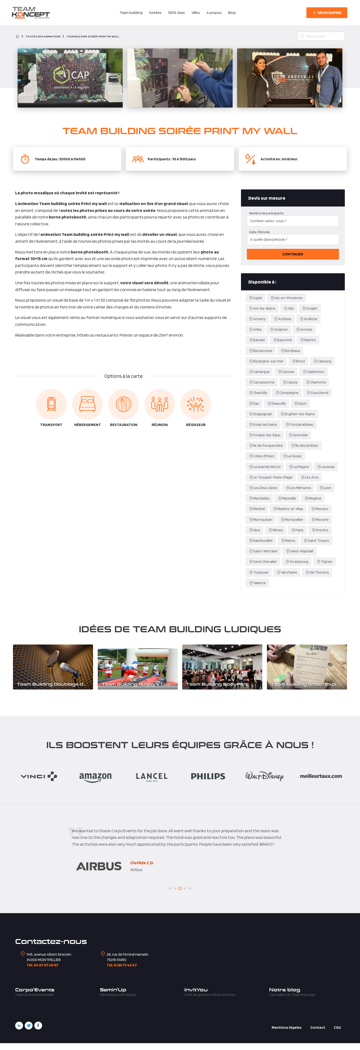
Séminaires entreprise (118, 994)
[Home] (17, 36)
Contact (317, 1027)
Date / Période (259, 232)
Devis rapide (329, 12)
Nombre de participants (266, 213)
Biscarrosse (262, 350)
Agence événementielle (34, 994)
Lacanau (328, 466)
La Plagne (301, 466)
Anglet (312, 308)
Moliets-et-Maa (290, 508)
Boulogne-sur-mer (268, 361)
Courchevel (319, 392)
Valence (259, 582)
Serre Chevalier (265, 561)
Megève (315, 498)
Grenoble (300, 435)
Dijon (302, 403)
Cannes (288, 371)
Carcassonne (264, 382)
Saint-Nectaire (265, 551)
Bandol (259, 340)
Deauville (279, 403)
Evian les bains (265, 424)
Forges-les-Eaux (266, 435)
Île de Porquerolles (268, 445)
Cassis (292, 382)
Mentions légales (287, 1027)
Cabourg (324, 361)
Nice (256, 530)
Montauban (262, 519)
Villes (196, 12)
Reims (290, 540)
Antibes (284, 319)
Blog (232, 12)
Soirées (155, 12)
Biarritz (310, 340)
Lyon (327, 487)
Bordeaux (292, 350)
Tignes (326, 561)
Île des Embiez (306, 445)
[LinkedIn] (19, 1025)
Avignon (281, 329)
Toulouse (260, 572)
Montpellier (294, 519)
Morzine (322, 519)
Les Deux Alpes (265, 487)
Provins (322, 530)
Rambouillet (263, 540)
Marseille (289, 498)
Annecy (259, 319)
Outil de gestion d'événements (210, 994)
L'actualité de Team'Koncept (292, 994)
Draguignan (262, 414)
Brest (300, 361)
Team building (131, 12)
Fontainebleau (301, 424)
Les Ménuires (300, 487)
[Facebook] (38, 1025)
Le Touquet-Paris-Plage (272, 477)
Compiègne (289, 392)
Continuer (292, 254)
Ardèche (310, 319)
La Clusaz (294, 456)
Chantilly (260, 392)
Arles (257, 329)
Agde (257, 297)
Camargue (261, 371)
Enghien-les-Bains (300, 414)
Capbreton (315, 371)
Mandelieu (261, 498)
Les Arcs (312, 477)
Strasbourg (298, 561)
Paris (299, 530)
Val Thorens (319, 572)
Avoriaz (306, 329)
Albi (291, 308)
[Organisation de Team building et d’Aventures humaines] (31, 12)
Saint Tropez (318, 540)
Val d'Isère (289, 572)
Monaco (321, 508)
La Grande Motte (267, 466)
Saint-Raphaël (301, 551)
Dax (256, 403)
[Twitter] (29, 1025)
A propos (214, 12)
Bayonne (284, 340)
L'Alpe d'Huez (264, 456)
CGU (337, 1027)
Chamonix (318, 382)
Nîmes (278, 530)
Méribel (259, 508)
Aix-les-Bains (264, 308)
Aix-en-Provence (288, 297)
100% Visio (176, 12)
